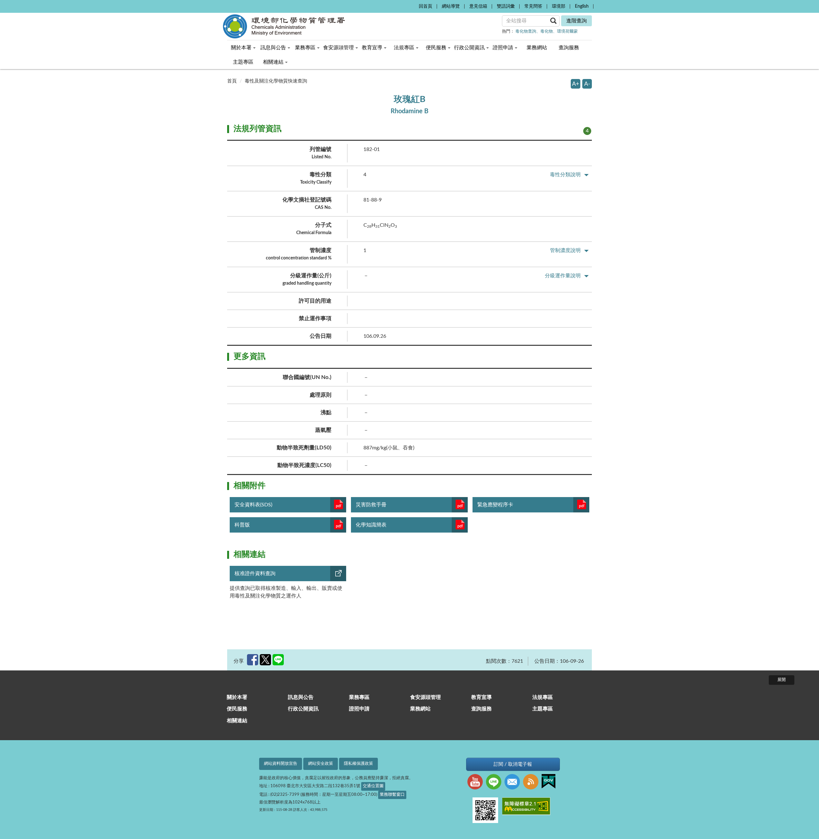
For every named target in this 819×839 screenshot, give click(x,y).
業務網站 (420, 708)
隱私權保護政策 (358, 764)
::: (412, 5)
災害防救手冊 (371, 504)
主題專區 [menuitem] (243, 62)
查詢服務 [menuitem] (569, 47)
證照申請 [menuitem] (503, 47)
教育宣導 (481, 697)
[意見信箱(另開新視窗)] (514, 782)
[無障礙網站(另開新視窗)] (527, 807)
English (582, 6)
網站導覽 (451, 6)
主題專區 (542, 708)
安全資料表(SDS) (253, 504)
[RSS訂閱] (532, 782)
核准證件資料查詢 (255, 573)
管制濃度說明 (565, 250)
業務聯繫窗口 (392, 795)
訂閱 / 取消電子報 (513, 764)
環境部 (558, 6)
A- (587, 84)
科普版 (242, 524)
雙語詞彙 (506, 6)
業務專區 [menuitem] (305, 47)
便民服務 (237, 708)
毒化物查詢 (525, 31)
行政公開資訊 (303, 708)
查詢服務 (481, 708)
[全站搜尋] (553, 20)
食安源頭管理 (425, 697)
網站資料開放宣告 (280, 764)
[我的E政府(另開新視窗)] (550, 782)
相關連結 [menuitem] (273, 62)
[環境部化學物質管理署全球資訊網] (294, 26)
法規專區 (542, 697)
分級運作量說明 (563, 275)
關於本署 (237, 697)
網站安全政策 (320, 764)
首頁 (232, 81)
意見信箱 (478, 6)
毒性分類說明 (565, 174)
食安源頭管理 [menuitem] (338, 47)
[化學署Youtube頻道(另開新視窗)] (476, 782)
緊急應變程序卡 (495, 504)
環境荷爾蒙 (567, 31)
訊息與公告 (301, 697)
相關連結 (237, 720)
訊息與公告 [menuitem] (273, 47)
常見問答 (533, 6)
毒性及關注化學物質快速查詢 (276, 81)
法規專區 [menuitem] (404, 47)
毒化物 (546, 31)
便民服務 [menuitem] (436, 47)
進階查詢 (576, 20)
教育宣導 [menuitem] (372, 47)
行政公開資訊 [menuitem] (469, 47)
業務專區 (359, 697)
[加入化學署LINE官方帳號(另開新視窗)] (495, 782)
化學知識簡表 (371, 524)
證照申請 (359, 708)
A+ (575, 84)
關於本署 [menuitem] (241, 47)
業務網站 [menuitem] (537, 47)
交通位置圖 (373, 786)
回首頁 (425, 6)
